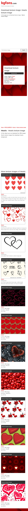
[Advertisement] (14, 32)
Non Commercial (11, 78)
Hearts (13, 76)
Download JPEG (14, 73)
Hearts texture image (7, 175)
